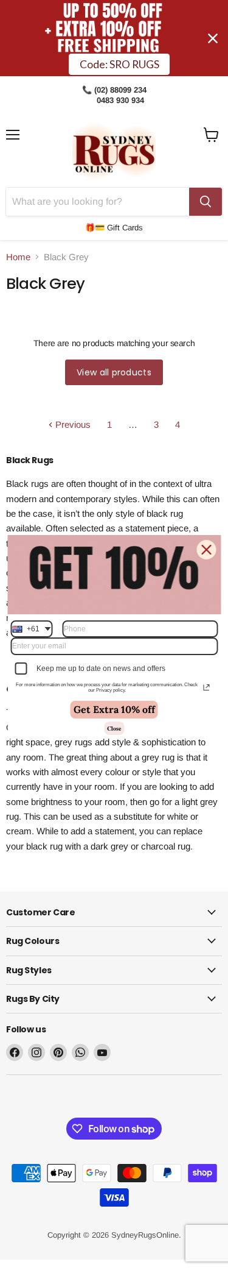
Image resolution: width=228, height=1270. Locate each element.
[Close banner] (213, 38)
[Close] (206, 549)
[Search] (205, 202)
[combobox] (31, 628)
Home (18, 257)
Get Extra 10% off (114, 709)
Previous (72, 424)
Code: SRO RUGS (119, 64)
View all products (114, 372)
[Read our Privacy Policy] (206, 687)
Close (114, 728)
